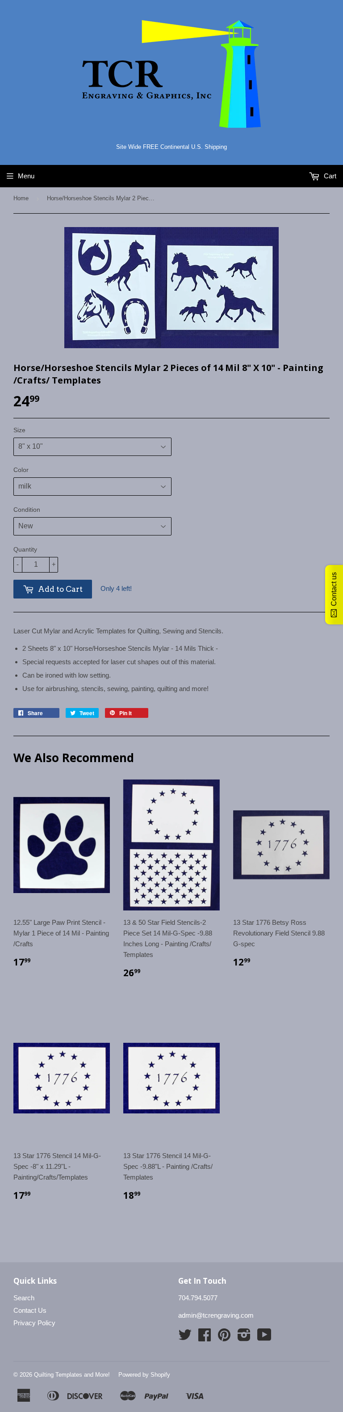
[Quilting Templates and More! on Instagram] (244, 1337)
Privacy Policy (34, 1323)
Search (23, 1298)
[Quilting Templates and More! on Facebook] (204, 1337)
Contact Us (29, 1310)
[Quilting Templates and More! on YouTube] (264, 1337)
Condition (26, 509)
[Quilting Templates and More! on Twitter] (185, 1337)
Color (21, 469)
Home (21, 198)
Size (19, 430)
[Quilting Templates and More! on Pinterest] (224, 1337)
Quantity (25, 549)
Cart (329, 176)
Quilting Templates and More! (72, 1374)
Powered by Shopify (144, 1374)
